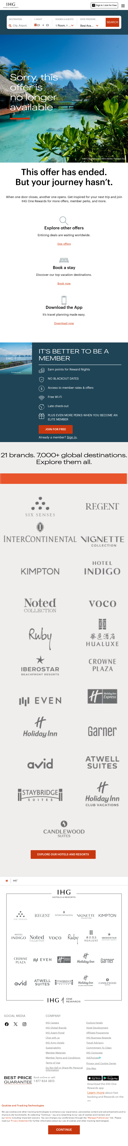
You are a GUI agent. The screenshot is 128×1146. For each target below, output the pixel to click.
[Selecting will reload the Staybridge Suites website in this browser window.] (64, 982)
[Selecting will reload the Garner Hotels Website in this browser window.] (107, 960)
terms (8, 1117)
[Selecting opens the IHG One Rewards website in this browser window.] (64, 1000)
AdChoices (92, 1057)
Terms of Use (53, 1062)
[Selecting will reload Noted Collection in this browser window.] (37, 937)
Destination (15, 19)
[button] (123, 5)
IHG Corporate (94, 1052)
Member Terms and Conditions (63, 1057)
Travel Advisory (95, 1042)
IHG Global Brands (56, 1027)
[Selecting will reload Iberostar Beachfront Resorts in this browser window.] (109, 937)
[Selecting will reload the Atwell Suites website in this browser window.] (42, 982)
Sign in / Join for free (106, 5)
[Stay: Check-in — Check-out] (41, 25)
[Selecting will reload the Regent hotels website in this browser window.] (42, 915)
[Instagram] (24, 1024)
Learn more (95, 1092)
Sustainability (53, 1047)
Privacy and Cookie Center (101, 1063)
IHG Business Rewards (98, 1037)
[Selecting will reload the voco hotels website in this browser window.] (55, 937)
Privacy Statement (20, 1120)
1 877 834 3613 (44, 1081)
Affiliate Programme (97, 1032)
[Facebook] (7, 1024)
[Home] (6, 881)
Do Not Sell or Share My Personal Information (64, 1069)
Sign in (72, 437)
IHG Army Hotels (55, 1042)
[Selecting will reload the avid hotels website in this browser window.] (21, 982)
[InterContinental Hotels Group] (10, 5)
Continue (64, 1129)
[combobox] (20, 25)
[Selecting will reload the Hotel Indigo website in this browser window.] (19, 937)
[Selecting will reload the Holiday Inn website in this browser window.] (86, 960)
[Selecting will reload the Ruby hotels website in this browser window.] (73, 937)
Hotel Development (97, 1027)
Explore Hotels (94, 1022)
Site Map (91, 1068)
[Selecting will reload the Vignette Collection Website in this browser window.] (86, 915)
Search (112, 22)
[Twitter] (15, 1024)
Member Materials (56, 1052)
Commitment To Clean (99, 1047)
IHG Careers (52, 1022)
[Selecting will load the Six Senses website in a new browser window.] (21, 915)
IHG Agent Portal (55, 1032)
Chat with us (53, 1037)
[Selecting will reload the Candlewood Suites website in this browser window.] (107, 982)
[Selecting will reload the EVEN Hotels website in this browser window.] (42, 960)
